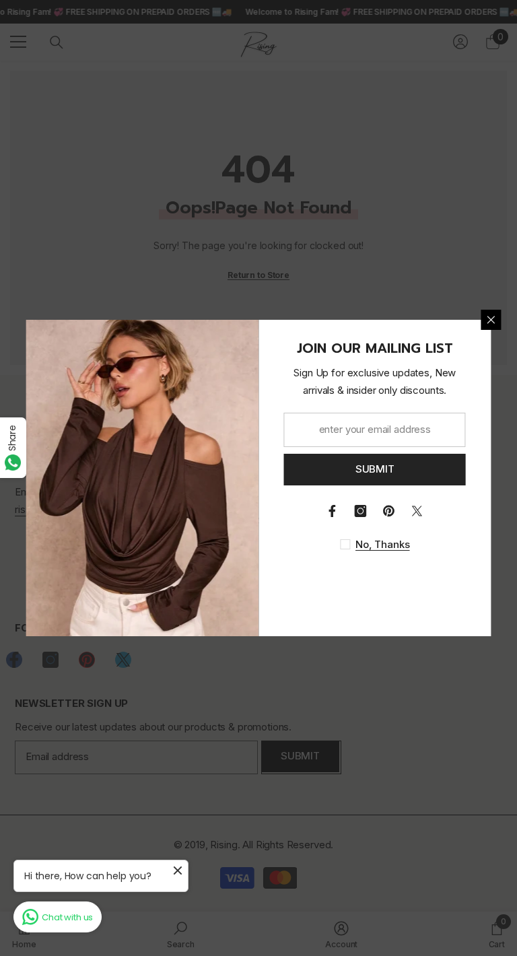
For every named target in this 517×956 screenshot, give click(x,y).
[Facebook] (332, 511)
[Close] (491, 320)
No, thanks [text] (382, 544)
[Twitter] (417, 511)
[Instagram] (361, 511)
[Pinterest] (389, 511)
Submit (374, 469)
